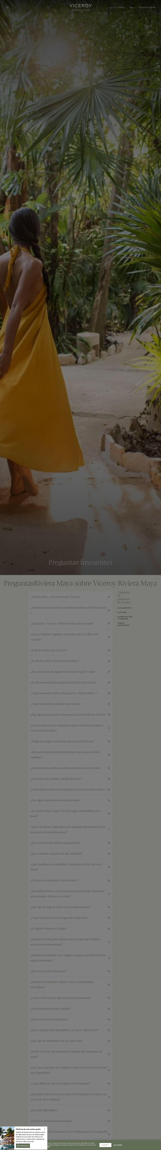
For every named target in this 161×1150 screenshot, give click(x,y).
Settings (118, 1145)
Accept (105, 1145)
